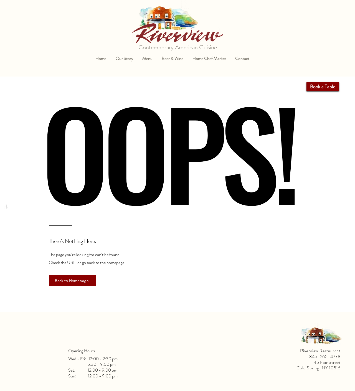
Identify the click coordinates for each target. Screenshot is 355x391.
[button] (147, 58)
